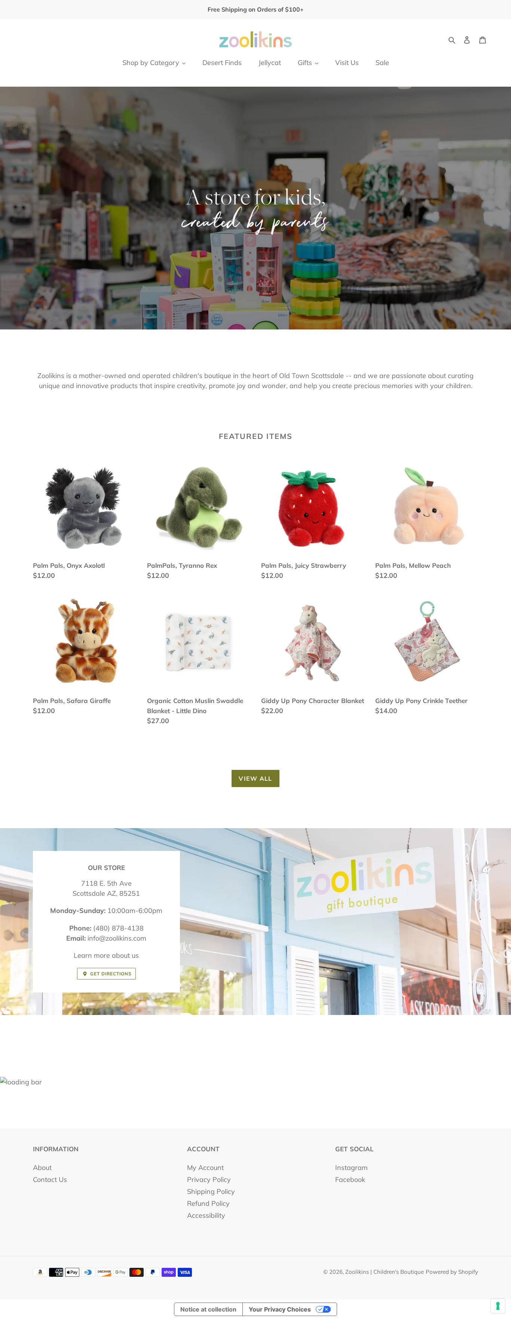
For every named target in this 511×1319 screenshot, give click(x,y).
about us (125, 955)
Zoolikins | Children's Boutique (384, 1271)
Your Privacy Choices (280, 1309)
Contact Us (50, 1179)
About (42, 1167)
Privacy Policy (209, 1179)
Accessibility (206, 1215)
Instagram (351, 1167)
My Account (205, 1167)
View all (255, 778)
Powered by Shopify (452, 1271)
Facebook (350, 1179)
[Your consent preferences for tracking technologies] (498, 1306)
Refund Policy (208, 1203)
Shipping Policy (211, 1191)
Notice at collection (208, 1309)
